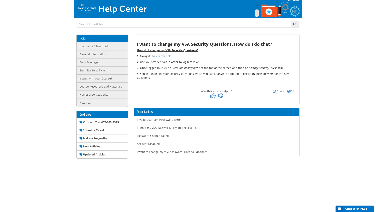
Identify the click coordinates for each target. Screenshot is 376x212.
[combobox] (184, 24)
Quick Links (85, 114)
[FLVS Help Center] (86, 5)
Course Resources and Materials (101, 86)
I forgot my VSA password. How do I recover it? (167, 128)
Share (280, 91)
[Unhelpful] (220, 97)
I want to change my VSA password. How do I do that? (172, 152)
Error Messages (90, 62)
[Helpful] (213, 97)
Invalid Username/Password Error (159, 120)
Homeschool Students (94, 94)
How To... (85, 102)
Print (293, 91)
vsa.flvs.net (163, 56)
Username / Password (94, 46)
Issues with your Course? (96, 78)
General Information (93, 54)
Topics (83, 38)
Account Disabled (148, 144)
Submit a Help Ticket (93, 70)
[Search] (295, 24)
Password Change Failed (153, 136)
